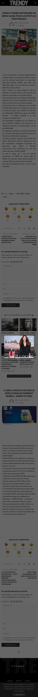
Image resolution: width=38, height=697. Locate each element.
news (5, 197)
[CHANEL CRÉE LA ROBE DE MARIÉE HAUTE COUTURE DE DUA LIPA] (28, 324)
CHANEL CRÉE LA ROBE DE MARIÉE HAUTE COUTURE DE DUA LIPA (28, 335)
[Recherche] (35, 3)
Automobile (5, 330)
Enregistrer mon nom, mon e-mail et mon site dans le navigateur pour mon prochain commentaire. (19, 299)
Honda (11, 194)
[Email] (23, 25)
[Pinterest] (21, 25)
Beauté (22, 354)
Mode (21, 330)
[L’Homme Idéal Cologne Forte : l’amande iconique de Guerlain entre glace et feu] (28, 349)
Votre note (5, 262)
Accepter (19, 694)
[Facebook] (16, 25)
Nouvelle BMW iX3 (7, 333)
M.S (16, 23)
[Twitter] (18, 25)
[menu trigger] (3, 3)
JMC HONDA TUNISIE (23, 194)
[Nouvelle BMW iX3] (9, 324)
